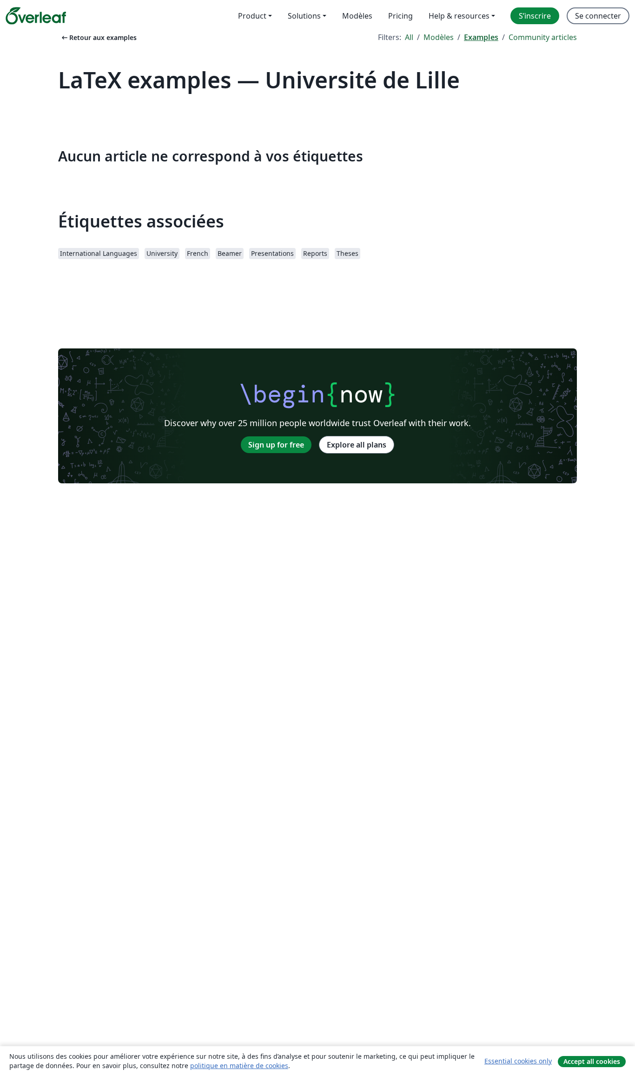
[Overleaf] (36, 16)
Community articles (543, 37)
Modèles (438, 37)
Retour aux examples (98, 37)
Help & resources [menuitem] (459, 16)
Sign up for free (276, 445)
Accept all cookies (591, 1061)
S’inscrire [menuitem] (535, 16)
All (409, 37)
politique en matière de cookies (239, 1065)
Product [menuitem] (252, 16)
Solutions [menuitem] (304, 16)
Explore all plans (356, 445)
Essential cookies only (518, 1060)
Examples (481, 37)
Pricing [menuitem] (400, 16)
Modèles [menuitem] (357, 16)
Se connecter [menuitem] (598, 16)
